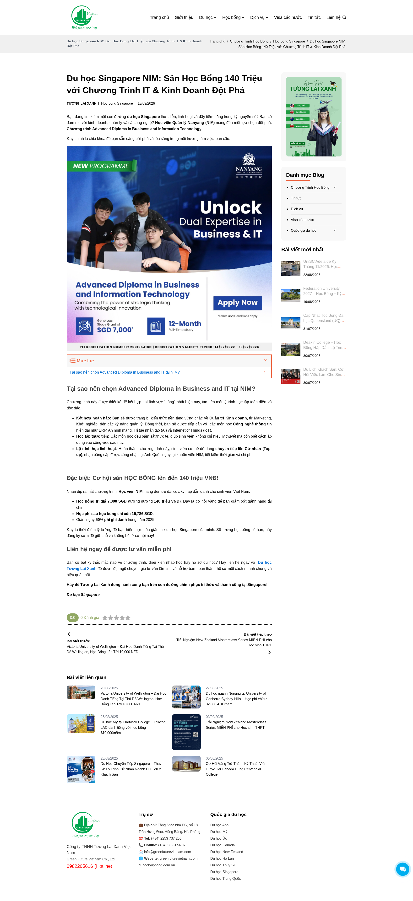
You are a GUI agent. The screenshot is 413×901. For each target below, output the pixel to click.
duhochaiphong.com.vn (157, 865)
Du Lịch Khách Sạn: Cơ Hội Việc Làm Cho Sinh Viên (323, 374)
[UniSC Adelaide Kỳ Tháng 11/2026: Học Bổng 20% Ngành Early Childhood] (290, 268)
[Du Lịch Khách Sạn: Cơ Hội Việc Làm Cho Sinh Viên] (290, 376)
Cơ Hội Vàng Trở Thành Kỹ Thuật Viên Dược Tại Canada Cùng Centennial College (236, 769)
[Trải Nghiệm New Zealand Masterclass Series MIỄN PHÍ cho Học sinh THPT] (188, 732)
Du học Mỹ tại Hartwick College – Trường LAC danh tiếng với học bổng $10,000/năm (133, 727)
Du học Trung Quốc (225, 878)
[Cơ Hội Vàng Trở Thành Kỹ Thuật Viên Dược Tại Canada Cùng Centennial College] (188, 770)
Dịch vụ (297, 209)
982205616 (176, 845)
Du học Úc (218, 838)
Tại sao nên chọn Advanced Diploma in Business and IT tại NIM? (125, 372)
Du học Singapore (224, 872)
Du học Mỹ (219, 832)
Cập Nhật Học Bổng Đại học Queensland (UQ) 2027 (323, 320)
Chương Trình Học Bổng (310, 187)
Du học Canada (222, 845)
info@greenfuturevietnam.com (167, 852)
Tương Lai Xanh (81, 103)
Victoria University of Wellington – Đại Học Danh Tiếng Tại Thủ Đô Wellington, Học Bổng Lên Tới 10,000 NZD (133, 698)
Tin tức (296, 198)
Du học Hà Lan (222, 858)
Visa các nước (302, 220)
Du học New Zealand (226, 852)
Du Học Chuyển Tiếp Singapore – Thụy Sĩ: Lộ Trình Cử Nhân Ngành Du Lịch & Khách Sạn (131, 769)
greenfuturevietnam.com (179, 858)
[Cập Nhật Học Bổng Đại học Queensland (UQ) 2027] (290, 322)
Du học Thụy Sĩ (222, 865)
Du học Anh (219, 825)
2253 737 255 (170, 838)
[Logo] (85, 17)
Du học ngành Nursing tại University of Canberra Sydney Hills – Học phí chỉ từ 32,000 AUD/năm (236, 698)
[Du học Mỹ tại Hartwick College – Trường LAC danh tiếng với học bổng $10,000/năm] (83, 732)
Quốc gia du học (303, 230)
